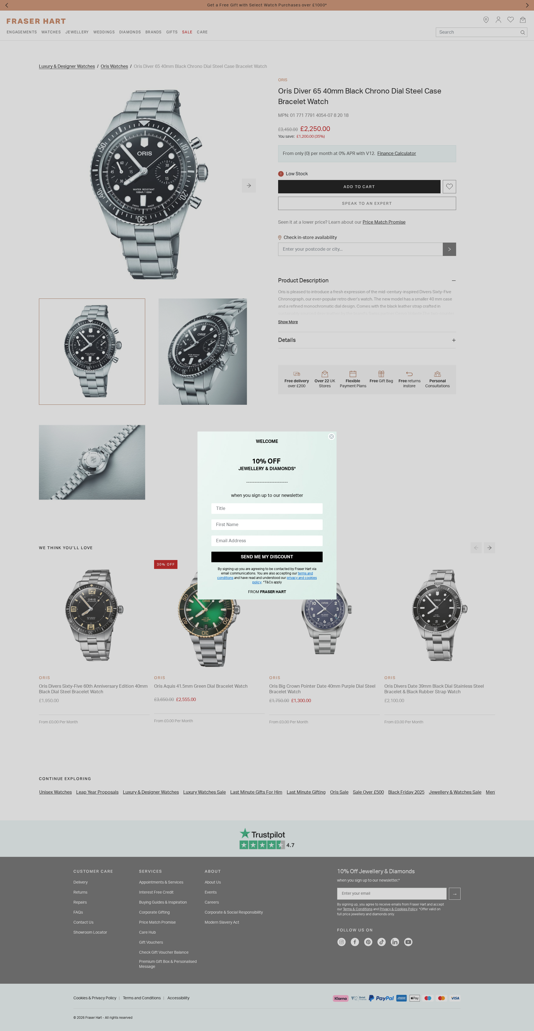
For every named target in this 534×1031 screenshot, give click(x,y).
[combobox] (265, 509)
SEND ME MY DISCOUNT (267, 557)
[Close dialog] (331, 436)
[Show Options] (317, 509)
